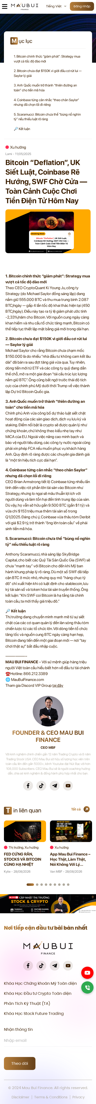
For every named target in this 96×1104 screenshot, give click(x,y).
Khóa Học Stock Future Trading (34, 1013)
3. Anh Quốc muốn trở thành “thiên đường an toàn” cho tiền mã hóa (45, 87)
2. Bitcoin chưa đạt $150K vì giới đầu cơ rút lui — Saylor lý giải (48, 73)
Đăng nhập (82, 6)
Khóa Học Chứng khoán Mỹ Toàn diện (40, 983)
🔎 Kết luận (22, 129)
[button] (30, 884)
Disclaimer (20, 1097)
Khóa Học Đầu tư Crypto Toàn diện (37, 993)
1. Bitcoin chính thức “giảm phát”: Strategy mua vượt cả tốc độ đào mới (47, 58)
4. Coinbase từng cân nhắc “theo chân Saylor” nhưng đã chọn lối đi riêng (46, 102)
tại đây (57, 685)
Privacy (78, 1097)
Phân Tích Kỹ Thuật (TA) (27, 1003)
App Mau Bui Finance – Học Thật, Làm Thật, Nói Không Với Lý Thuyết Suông (70, 859)
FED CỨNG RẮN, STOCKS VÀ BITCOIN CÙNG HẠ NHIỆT (22, 859)
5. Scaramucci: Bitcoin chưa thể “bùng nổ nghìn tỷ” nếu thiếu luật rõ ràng (47, 116)
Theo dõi (19, 1063)
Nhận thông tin (18, 1029)
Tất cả (76, 809)
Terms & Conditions (50, 1097)
